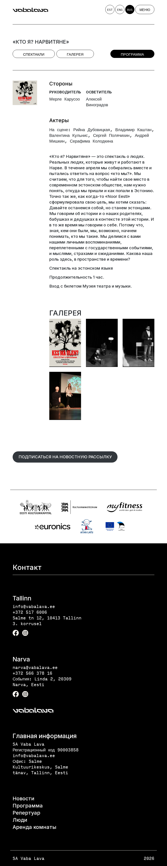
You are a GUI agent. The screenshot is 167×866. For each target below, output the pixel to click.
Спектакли (33, 54)
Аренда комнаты (34, 827)
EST (110, 9)
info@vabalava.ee (34, 606)
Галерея (75, 54)
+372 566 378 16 (32, 673)
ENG (120, 9)
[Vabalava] (30, 9)
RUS (130, 9)
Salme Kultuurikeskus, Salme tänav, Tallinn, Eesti (40, 767)
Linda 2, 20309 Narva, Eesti (42, 681)
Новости (23, 798)
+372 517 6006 (30, 612)
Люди (20, 820)
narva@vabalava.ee (35, 667)
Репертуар (26, 813)
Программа (132, 54)
